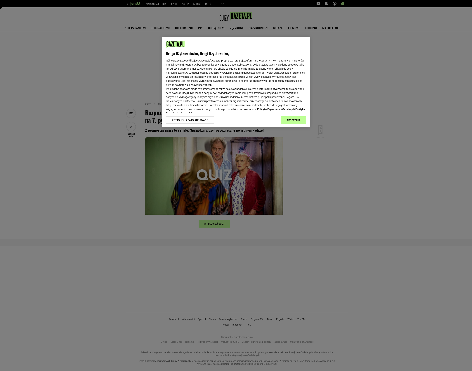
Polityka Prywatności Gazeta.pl (275, 109)
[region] (236, 82)
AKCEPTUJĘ (294, 120)
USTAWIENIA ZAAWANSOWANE (190, 119)
